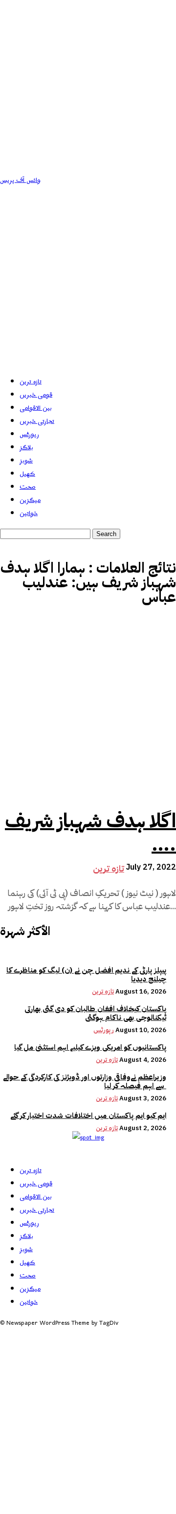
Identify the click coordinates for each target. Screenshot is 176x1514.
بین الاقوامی (36, 408)
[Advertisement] (88, 279)
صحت (28, 487)
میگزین (30, 500)
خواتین (29, 513)
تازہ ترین (31, 381)
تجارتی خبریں (37, 421)
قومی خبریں (36, 394)
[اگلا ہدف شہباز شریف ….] (88, 709)
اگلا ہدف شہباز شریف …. (90, 832)
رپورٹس (29, 434)
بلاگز (26, 447)
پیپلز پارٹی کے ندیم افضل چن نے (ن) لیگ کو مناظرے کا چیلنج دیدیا (86, 974)
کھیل (27, 473)
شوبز (26, 460)
